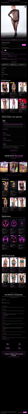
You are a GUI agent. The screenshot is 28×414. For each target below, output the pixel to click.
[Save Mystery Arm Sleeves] (24, 220)
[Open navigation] (1, 2)
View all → (24, 217)
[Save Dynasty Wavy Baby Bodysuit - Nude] (8, 99)
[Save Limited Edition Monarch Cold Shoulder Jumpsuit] (17, 99)
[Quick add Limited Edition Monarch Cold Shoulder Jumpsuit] (17, 107)
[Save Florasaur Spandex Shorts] (24, 258)
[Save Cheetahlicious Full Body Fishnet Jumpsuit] (25, 7)
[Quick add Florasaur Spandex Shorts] (24, 266)
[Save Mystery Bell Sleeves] (16, 235)
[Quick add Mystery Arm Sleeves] (24, 227)
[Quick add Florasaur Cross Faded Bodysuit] (8, 266)
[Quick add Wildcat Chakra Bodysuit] (8, 189)
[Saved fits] (22, 2)
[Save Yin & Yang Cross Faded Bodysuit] (24, 274)
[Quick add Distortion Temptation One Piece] (25, 91)
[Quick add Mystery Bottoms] (8, 227)
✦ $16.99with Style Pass (3, 35)
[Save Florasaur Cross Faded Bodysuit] (8, 258)
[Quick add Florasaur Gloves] (16, 281)
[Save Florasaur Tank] (8, 274)
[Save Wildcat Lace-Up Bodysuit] (17, 83)
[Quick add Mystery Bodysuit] (24, 243)
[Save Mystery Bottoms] (8, 220)
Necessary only (20, 412)
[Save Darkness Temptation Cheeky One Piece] (25, 99)
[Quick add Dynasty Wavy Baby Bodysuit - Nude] (8, 107)
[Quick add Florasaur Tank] (8, 281)
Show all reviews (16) (14, 150)
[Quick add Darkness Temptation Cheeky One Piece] (25, 107)
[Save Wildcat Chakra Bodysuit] (8, 181)
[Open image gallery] (14, 22)
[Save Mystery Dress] (8, 235)
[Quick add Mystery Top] (16, 227)
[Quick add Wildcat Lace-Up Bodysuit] (17, 91)
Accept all (25, 412)
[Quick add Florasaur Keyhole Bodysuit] (16, 266)
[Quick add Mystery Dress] (8, 243)
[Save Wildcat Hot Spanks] (16, 181)
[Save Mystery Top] (16, 220)
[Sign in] (24, 2)
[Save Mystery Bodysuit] (24, 235)
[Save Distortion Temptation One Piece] (25, 83)
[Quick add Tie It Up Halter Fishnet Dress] (8, 91)
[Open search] (21, 2)
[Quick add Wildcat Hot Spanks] (16, 189)
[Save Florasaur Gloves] (16, 274)
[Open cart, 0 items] (26, 2)
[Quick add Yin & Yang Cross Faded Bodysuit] (24, 281)
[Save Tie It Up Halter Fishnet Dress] (8, 83)
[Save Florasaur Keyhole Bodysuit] (16, 258)
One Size (3, 36)
